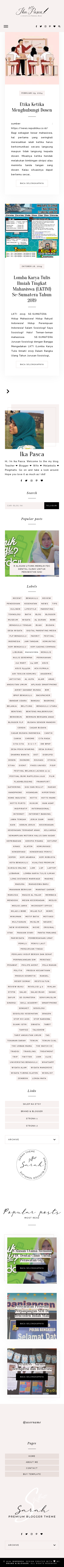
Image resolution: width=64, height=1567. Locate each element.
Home (32, 1456)
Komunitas (49, 641)
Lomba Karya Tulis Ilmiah (39, 873)
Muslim (34, 922)
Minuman (15, 917)
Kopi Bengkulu (17, 647)
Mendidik (12, 900)
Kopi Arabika (27, 857)
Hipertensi (48, 793)
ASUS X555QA (22, 668)
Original (49, 927)
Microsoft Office (41, 906)
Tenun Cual (49, 1041)
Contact (32, 1468)
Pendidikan (13, 604)
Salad (23, 992)
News (44, 604)
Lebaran (14, 873)
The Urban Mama (22, 1046)
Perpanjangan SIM (24, 960)
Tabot (47, 1024)
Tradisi (15, 1051)
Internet (19, 814)
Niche (36, 927)
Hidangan (32, 793)
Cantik (49, 733)
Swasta (35, 1024)
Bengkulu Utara (47, 706)
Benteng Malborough (39, 712)
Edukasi (38, 760)
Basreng (49, 701)
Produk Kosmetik (25, 976)
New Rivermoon (19, 927)
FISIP (53, 766)
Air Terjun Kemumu (24, 674)
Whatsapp (48, 1062)
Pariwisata (17, 938)
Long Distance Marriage (25, 879)
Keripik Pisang (34, 841)
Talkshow (39, 1030)
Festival (49, 636)
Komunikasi (44, 846)
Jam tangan (31, 641)
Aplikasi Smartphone (44, 685)
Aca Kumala (41, 668)
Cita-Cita (18, 744)
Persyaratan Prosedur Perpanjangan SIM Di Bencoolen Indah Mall (32, 1311)
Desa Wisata (15, 631)
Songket (24, 1008)
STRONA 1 (32, 1119)
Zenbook (23, 1078)
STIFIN (11, 992)
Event (22, 766)
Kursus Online (17, 868)
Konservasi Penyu (41, 852)
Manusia (13, 895)
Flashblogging (23, 782)
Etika (11, 766)
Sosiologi (39, 1008)
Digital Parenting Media (41, 631)
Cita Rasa (44, 739)
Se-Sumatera (27, 998)
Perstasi (45, 960)
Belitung (26, 706)
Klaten (28, 846)
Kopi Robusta (47, 857)
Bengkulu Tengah (20, 625)
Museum (13, 620)
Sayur (11, 998)
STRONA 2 (32, 1126)
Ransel (44, 976)
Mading (49, 879)
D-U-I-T (32, 744)
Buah (39, 625)
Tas (48, 1035)
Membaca (51, 895)
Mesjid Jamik (19, 906)
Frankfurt (43, 782)
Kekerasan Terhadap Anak (24, 830)
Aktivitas (15, 679)
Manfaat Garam (45, 890)
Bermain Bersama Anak (40, 717)
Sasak (52, 992)
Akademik (46, 674)
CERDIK (22, 728)
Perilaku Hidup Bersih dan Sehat (32, 954)
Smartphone (49, 1003)
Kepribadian (14, 841)
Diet (36, 755)
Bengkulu (32, 598)
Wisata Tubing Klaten (24, 1073)
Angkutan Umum (17, 685)
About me (32, 1462)
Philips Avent (30, 965)
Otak (10, 933)
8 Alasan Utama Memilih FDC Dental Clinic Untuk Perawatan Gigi (32, 569)
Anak (51, 679)
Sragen (46, 1014)
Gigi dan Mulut (34, 787)
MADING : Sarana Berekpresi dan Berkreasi (32, 1366)
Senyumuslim (47, 998)
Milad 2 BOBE (18, 911)
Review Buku (16, 987)
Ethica (52, 760)
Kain (12, 825)
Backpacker (43, 695)
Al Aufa (29, 679)
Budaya (50, 625)
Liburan (18, 652)
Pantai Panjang (47, 933)
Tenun (34, 1041)
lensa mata (39, 1078)
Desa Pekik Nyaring (22, 749)
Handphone (15, 793)
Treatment (46, 1051)
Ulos (48, 1057)
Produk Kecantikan (38, 971)
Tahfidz (23, 1030)
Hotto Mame (48, 798)
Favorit (35, 636)
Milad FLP (36, 911)
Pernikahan (44, 658)
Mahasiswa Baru (39, 884)
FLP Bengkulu (18, 636)
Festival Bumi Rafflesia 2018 (27, 776)
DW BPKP (46, 744)
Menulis (46, 652)
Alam (41, 679)
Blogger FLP (15, 722)
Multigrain (19, 922)
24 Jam (34, 663)
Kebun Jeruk (27, 825)
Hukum (34, 803)
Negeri (47, 922)
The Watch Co (44, 1046)
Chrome (29, 739)
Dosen (12, 760)
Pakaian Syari (25, 933)
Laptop (52, 868)
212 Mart (21, 663)
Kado (50, 819)
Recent (17, 598)
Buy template (32, 1474)
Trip (15, 1057)
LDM (32, 868)
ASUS (45, 663)
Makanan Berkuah (20, 890)
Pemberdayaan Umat (40, 938)
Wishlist (47, 1073)
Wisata (26, 620)
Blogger (50, 614)
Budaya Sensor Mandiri (41, 722)
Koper (12, 857)
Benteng (16, 712)
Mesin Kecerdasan (33, 900)
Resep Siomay (22, 981)
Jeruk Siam (37, 819)
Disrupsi (48, 755)
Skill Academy (29, 1003)
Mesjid (53, 900)
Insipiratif (20, 809)
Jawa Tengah (18, 819)
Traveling (29, 1051)
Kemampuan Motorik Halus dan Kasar (32, 836)
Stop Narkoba (42, 1019)
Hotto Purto (17, 803)
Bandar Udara (18, 701)
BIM (47, 690)
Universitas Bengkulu (24, 1062)
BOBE (53, 620)
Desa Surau (46, 749)
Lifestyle (31, 609)
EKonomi (25, 760)
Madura (20, 884)
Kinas (16, 846)
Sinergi (11, 1003)
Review (46, 598)
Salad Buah (38, 992)
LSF (41, 868)
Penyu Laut (38, 944)
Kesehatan (30, 604)
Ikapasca (18, 1561)
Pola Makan (49, 965)
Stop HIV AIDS (22, 1019)
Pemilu (22, 944)
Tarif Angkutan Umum (27, 1035)
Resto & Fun (42, 981)
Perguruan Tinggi (32, 949)
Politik (18, 971)
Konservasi (19, 852)
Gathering (14, 787)
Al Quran (40, 620)
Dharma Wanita (20, 755)
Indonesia (14, 641)
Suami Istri (20, 1024)
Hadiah (52, 787)
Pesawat (12, 965)
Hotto (33, 798)
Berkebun (16, 717)
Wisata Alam (19, 1068)
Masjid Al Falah (31, 895)
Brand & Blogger (32, 1111)
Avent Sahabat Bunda (28, 690)
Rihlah (52, 987)
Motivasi (48, 917)
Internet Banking (40, 814)
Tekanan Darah (16, 1041)
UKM (38, 1057)
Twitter (27, 1057)
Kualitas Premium (43, 863)
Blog (38, 614)
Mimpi (49, 911)
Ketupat (52, 841)
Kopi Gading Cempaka (43, 647)
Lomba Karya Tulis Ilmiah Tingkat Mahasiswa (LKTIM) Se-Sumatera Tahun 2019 (32, 289)
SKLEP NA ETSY (32, 1104)
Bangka (35, 701)
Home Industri (17, 798)
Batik (28, 614)
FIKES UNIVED (38, 766)
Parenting (47, 609)
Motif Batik (32, 917)
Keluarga (50, 830)
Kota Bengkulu (19, 863)
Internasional (41, 809)
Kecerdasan (46, 825)
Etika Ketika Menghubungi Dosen (32, 107)
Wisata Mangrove (41, 1068)
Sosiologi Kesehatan (25, 1014)
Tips (54, 604)
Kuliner (16, 609)
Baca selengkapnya (32, 183)
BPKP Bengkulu (23, 695)
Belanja (12, 706)
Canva (17, 739)
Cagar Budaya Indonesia (25, 733)
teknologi (14, 614)
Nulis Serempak (22, 658)
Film (52, 776)
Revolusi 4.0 (35, 987)
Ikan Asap (48, 803)
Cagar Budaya (38, 728)
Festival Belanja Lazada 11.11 (32, 771)
